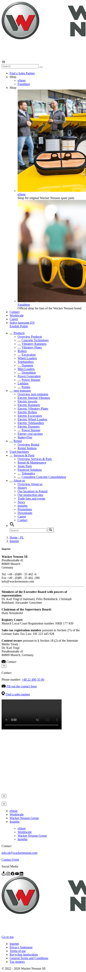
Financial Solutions (30, 469)
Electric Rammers (29, 405)
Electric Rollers (27, 412)
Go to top (8, 937)
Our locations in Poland (32, 491)
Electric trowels (27, 401)
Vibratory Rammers (34, 344)
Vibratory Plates (32, 347)
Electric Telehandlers (31, 423)
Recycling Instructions (24, 954)
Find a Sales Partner (22, 73)
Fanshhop (24, 84)
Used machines (19, 451)
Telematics (28, 473)
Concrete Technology (35, 340)
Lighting (23, 383)
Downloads (25, 513)
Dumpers (27, 365)
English (15, 326)
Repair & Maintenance (32, 462)
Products (19, 333)
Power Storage (31, 379)
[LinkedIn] (21, 874)
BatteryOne (25, 437)
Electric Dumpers (29, 426)
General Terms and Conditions (29, 958)
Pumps (26, 387)
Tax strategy (17, 961)
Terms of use (18, 951)
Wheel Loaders (27, 358)
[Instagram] (8, 874)
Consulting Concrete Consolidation (44, 477)
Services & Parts (24, 455)
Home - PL (17, 537)
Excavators (29, 354)
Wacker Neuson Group (24, 818)
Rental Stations (27, 448)
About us (19, 480)
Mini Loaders (26, 369)
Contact (14, 312)
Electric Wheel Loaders (32, 419)
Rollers (22, 351)
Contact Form (10, 859)
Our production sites (30, 495)
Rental (18, 441)
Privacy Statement (21, 947)
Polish (24, 326)
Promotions (25, 509)
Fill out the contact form (21, 686)
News (21, 502)
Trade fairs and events (31, 498)
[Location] (4, 874)
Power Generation (29, 376)
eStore (22, 80)
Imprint (14, 541)
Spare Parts (25, 466)
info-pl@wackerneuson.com (19, 852)
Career (14, 319)
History (22, 487)
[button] (22, 322)
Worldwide (17, 315)
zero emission (22, 390)
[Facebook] (13, 874)
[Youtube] (17, 874)
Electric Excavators (30, 415)
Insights (22, 505)
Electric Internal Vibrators (34, 397)
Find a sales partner (18, 694)
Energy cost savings (30, 433)
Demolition (29, 372)
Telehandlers (26, 362)
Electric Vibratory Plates (33, 408)
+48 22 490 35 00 (33, 679)
